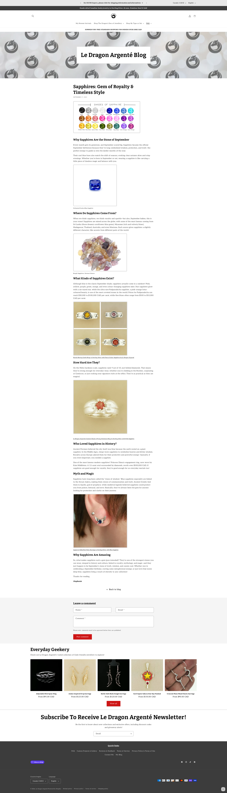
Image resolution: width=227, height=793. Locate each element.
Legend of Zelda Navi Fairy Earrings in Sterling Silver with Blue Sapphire (95, 550)
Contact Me (109, 755)
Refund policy (67, 788)
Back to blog (115, 589)
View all (113, 704)
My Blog (119, 755)
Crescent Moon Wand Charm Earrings (181, 694)
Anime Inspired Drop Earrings (80, 694)
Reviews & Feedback (107, 751)
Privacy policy (78, 788)
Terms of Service (123, 751)
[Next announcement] (146, 3)
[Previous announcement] (80, 3)
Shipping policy (103, 788)
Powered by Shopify (54, 789)
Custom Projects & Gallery (87, 751)
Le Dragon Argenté (42, 789)
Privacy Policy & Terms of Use (143, 751)
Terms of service (90, 788)
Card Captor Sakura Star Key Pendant (147, 694)
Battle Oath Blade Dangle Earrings (113, 694)
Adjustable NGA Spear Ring (46, 694)
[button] (32, 16)
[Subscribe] (130, 733)
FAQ (73, 751)
